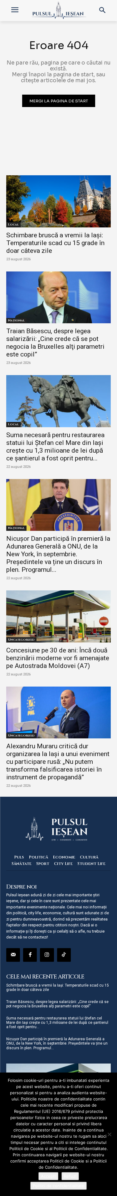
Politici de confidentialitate (58, 1185)
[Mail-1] (13, 955)
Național (16, 320)
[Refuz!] (109, 1134)
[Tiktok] (64, 955)
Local (13, 224)
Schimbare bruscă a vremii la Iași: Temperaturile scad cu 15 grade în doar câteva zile (55, 242)
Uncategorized (21, 640)
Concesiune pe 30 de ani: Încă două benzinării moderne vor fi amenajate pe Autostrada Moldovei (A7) (57, 658)
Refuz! (70, 1176)
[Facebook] (30, 955)
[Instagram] (47, 955)
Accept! (48, 1176)
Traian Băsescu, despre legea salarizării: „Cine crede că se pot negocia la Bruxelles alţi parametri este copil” (55, 342)
